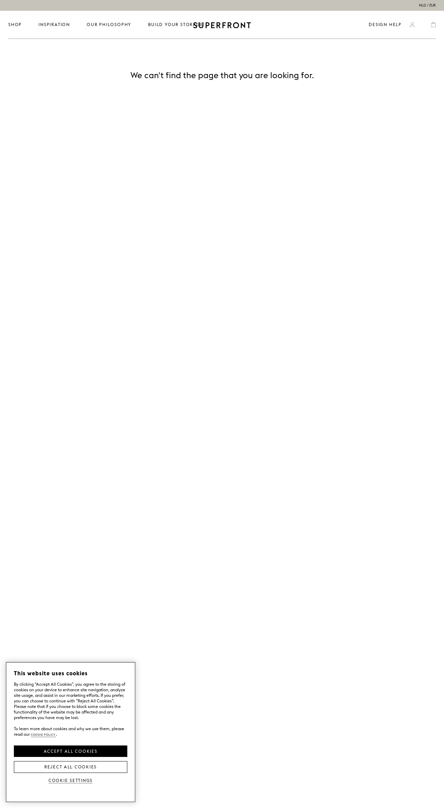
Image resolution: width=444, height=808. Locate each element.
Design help (385, 24)
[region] (71, 732)
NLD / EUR (427, 5)
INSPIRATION (54, 24)
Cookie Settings (71, 780)
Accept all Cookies (70, 751)
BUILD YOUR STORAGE (175, 24)
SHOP (15, 24)
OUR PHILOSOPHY (109, 24)
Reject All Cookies (70, 766)
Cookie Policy (43, 734)
